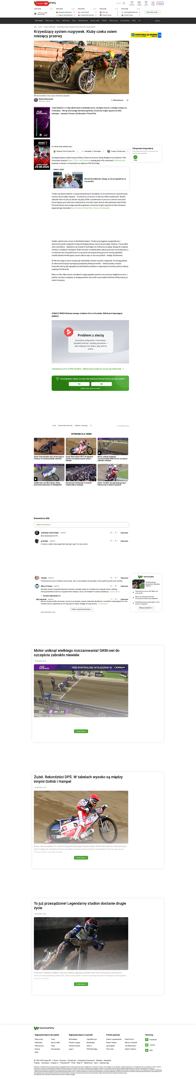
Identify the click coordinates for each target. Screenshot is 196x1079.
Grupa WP (47, 1060)
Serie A (89, 1046)
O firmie (55, 1060)
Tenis (58, 21)
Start (35, 27)
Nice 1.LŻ (72, 160)
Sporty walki (94, 21)
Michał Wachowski (46, 99)
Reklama (99, 1060)
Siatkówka (66, 21)
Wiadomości (88, 1063)
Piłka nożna (49, 21)
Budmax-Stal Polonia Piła (65, 425)
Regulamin (107, 1060)
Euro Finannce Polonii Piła (81, 208)
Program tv (55, 1063)
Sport (96, 1063)
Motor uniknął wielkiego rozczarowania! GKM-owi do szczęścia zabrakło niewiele (112, 458)
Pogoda (37, 1063)
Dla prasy (62, 1060)
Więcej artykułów (145, 608)
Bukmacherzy (83, 21)
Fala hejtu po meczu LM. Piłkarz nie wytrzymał (146, 592)
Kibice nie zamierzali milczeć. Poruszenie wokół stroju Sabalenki (146, 597)
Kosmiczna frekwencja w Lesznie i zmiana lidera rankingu (79, 484)
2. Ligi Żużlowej (83, 160)
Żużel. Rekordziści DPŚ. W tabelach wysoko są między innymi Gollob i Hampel (79, 458)
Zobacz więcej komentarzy (81, 609)
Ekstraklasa (73, 1039)
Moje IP (79, 1063)
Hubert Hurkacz (130, 1049)
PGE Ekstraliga (92, 1049)
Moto (134, 21)
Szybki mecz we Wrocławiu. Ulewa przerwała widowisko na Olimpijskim (48, 484)
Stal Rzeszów (119, 160)
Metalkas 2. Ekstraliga (81, 425)
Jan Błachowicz (130, 1046)
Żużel (74, 21)
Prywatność (71, 1060)
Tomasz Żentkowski (50, 27)
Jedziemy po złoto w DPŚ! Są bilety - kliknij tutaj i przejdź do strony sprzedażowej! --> (88, 369)
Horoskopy (45, 1063)
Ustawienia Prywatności (86, 1060)
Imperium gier (104, 1063)
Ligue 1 (71, 1049)
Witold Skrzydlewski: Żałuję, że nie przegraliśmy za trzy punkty (105, 180)
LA (139, 21)
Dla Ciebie (39, 21)
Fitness (37, 1049)
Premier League (74, 1043)
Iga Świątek (110, 1046)
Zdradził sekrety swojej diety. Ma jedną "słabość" (152, 584)
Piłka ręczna (113, 21)
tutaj (73, 1074)
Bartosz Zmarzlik (131, 1043)
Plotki (73, 1063)
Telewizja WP (65, 1063)
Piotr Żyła (109, 1049)
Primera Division (74, 1046)
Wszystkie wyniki (151, 12)
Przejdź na (41, 3)
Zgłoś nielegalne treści (48, 612)
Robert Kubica (111, 1043)
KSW (36, 1052)
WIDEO (104, 21)
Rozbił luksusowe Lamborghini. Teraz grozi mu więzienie (147, 603)
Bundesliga (90, 1043)
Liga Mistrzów (92, 1039)
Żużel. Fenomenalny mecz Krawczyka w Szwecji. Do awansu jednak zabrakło (49, 458)
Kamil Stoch (129, 1039)
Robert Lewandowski (113, 1039)
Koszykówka (125, 21)
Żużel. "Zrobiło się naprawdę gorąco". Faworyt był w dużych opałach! (112, 484)
